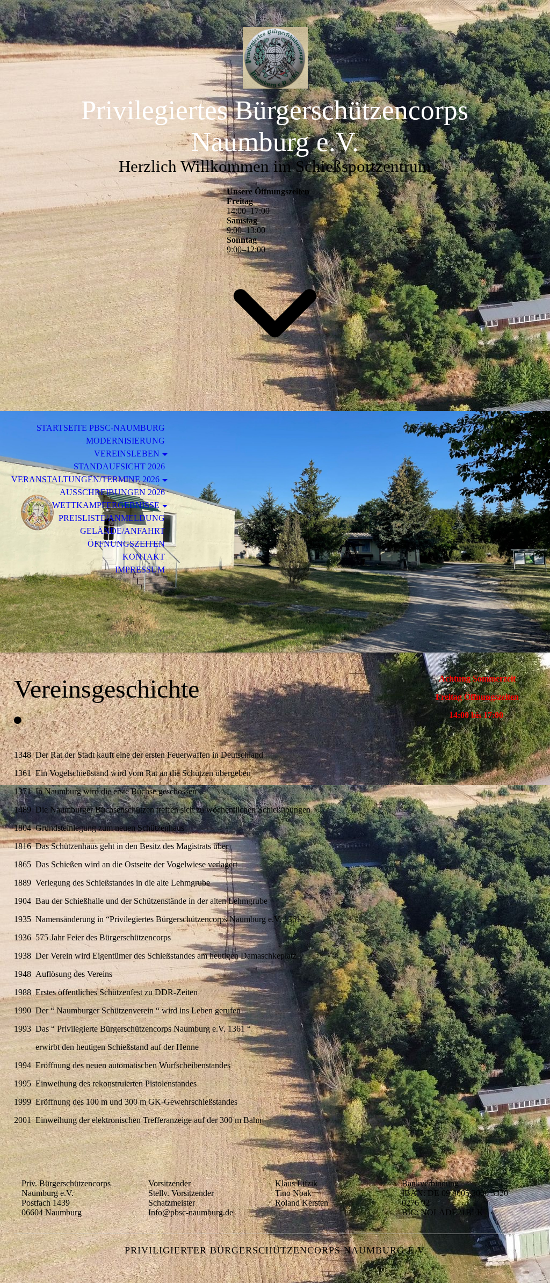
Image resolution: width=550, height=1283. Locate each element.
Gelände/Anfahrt (122, 530)
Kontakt (143, 556)
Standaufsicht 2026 (119, 466)
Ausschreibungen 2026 (112, 492)
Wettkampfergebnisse (106, 505)
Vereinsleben (127, 453)
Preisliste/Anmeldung (112, 518)
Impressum (140, 569)
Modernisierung (125, 440)
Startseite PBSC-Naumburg (101, 427)
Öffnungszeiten (126, 543)
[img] (275, 58)
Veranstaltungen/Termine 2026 (85, 479)
